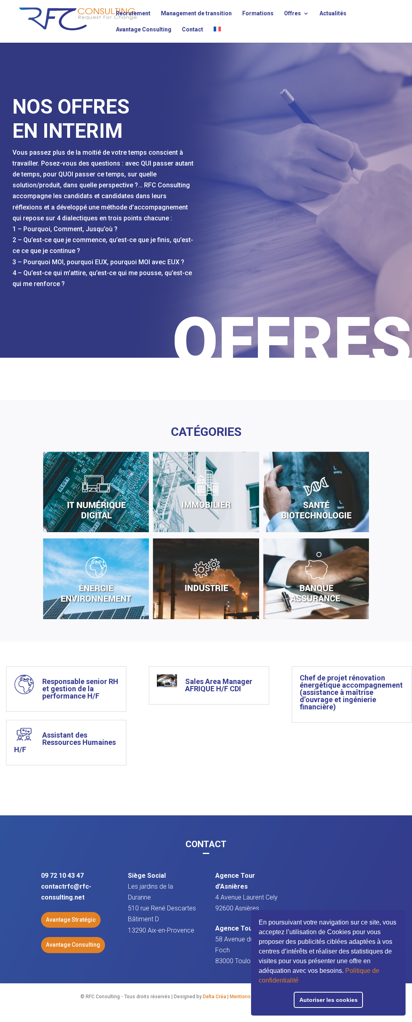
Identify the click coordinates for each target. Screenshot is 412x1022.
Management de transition (196, 13)
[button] (301, 981)
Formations (258, 13)
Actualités (332, 13)
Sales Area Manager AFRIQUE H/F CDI (218, 685)
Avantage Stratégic (71, 919)
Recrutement (133, 13)
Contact (192, 30)
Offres (292, 13)
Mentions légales (249, 996)
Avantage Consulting (143, 30)
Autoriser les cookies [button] (328, 1000)
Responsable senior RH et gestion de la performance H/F (80, 688)
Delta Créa (214, 996)
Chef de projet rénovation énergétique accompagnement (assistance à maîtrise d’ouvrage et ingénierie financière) (351, 692)
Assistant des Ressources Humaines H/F (65, 742)
